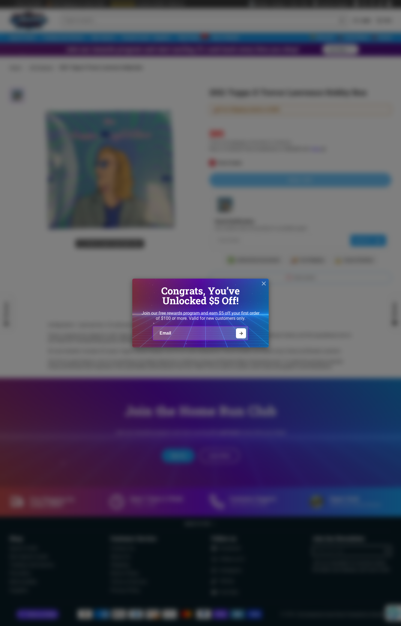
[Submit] (241, 333)
